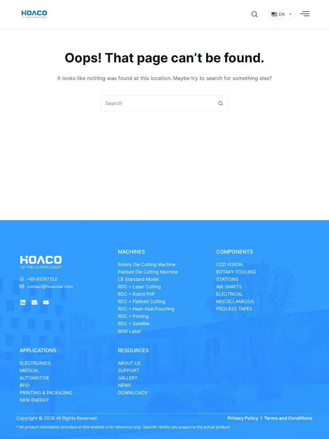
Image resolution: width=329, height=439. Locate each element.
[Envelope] (34, 302)
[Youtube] (46, 302)
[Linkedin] (23, 302)
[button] (254, 14)
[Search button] (220, 103)
